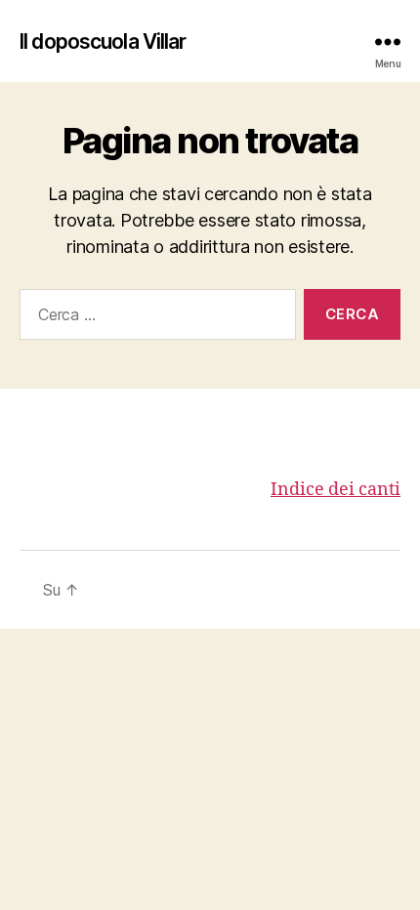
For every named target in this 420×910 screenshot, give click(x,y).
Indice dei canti (335, 489)
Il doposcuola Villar (103, 41)
